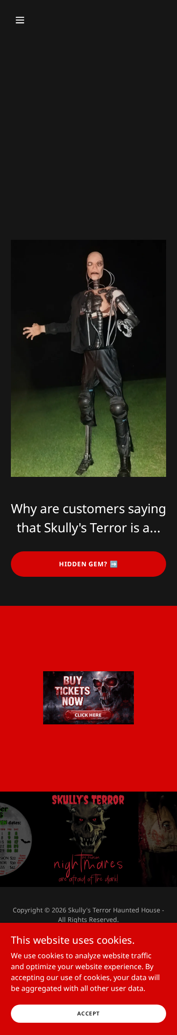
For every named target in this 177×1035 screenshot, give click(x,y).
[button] (28, 20)
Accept (88, 1013)
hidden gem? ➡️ (88, 564)
